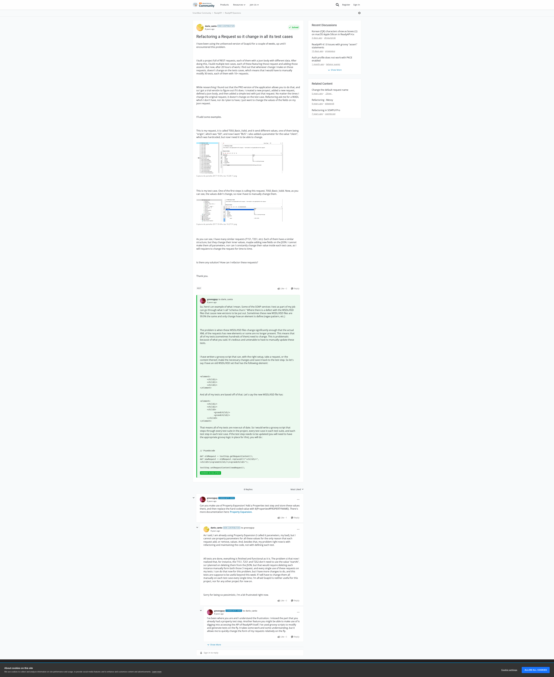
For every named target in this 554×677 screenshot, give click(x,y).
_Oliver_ (328, 93)
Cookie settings (509, 670)
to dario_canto (225, 299)
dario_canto (211, 26)
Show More (215, 644)
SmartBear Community (202, 13)
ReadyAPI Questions (233, 13)
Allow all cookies (536, 670)
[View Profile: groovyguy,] (203, 301)
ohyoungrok (330, 37)
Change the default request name (330, 89)
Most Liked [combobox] (297, 489)
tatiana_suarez (333, 64)
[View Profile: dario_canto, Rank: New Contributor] (200, 27)
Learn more (156, 672)
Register (346, 4)
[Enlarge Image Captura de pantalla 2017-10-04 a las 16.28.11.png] (239, 157)
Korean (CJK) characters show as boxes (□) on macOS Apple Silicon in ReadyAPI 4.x (334, 33)
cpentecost (330, 113)
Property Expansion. (241, 511)
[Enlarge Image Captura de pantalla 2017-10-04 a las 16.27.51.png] (239, 210)
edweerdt (329, 103)
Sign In (356, 4)
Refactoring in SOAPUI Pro (326, 110)
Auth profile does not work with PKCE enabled (332, 59)
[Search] (337, 4)
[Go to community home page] (204, 4)
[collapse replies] (193, 497)
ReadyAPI (218, 13)
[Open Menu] (359, 13)
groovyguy (212, 299)
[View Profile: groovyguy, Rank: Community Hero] (203, 499)
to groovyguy (247, 527)
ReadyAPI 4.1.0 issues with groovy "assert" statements (334, 46)
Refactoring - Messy (322, 100)
